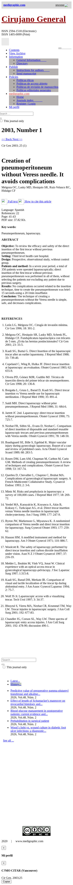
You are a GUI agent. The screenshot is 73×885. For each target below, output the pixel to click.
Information (16, 56)
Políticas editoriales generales (33, 90)
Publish (13, 66)
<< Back (7, 139)
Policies (13, 76)
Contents (14, 50)
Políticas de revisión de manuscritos (37, 86)
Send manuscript (26, 73)
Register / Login (26, 103)
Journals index (29, 100)
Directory (22, 63)
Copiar (6, 881)
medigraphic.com (19, 93)
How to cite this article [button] (37, 201)
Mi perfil (14, 107)
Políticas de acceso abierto (31, 83)
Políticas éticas (25, 80)
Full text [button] (12, 201)
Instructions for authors (33, 70)
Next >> (17, 139)
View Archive (17, 53)
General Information (31, 60)
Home (20, 97)
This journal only (16, 667)
